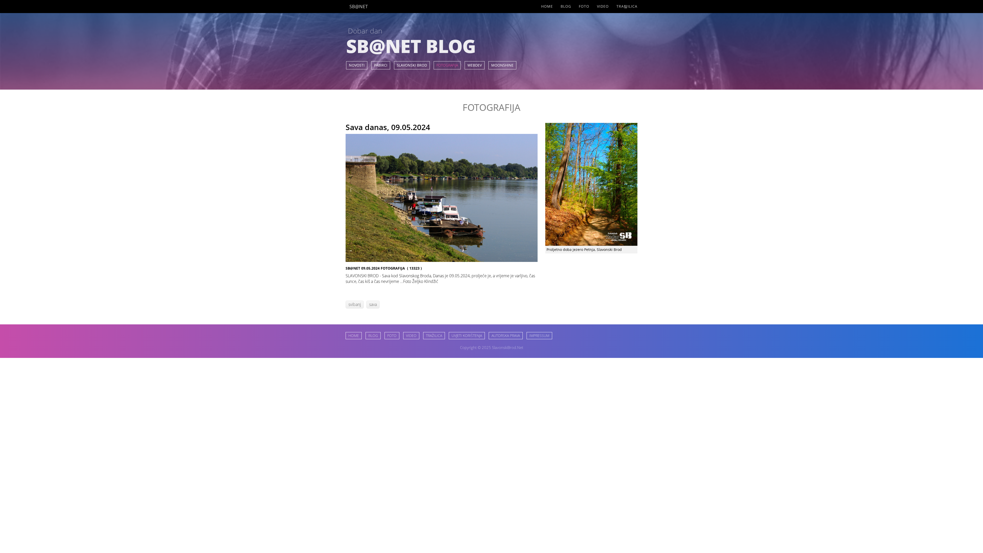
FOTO (392, 335)
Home (547, 6)
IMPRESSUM (539, 335)
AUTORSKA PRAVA (506, 335)
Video (603, 6)
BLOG (373, 335)
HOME (353, 335)
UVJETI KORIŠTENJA (467, 335)
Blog (566, 6)
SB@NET (358, 6)
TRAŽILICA (434, 335)
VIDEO (411, 335)
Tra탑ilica (626, 6)
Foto (584, 6)
